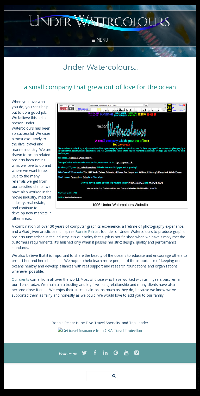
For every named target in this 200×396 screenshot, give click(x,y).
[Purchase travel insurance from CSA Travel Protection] (100, 330)
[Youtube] (126, 353)
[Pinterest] (115, 353)
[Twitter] (84, 353)
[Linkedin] (105, 353)
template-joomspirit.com (199, 378)
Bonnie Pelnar (87, 231)
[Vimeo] (136, 353)
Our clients (20, 279)
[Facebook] (94, 353)
